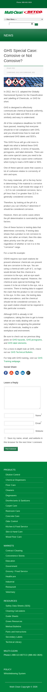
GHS (17, 72)
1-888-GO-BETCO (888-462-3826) (26, 655)
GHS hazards (18, 340)
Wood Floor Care (14, 537)
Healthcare (11, 576)
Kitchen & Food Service (17, 526)
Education (10, 561)
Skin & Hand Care (14, 532)
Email (38, 423)
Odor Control (12, 521)
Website (39, 431)
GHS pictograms (34, 340)
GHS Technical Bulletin (21, 352)
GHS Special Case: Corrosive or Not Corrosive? (20, 55)
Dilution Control (13, 474)
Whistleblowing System (15, 673)
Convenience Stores (15, 556)
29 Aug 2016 (11, 68)
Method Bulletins (13, 626)
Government (11, 566)
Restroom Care (13, 511)
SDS (33, 72)
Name (38, 415)
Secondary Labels (14, 637)
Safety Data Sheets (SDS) (18, 606)
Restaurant (11, 587)
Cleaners (10, 490)
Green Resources (14, 621)
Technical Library (14, 642)
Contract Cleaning (14, 550)
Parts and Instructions (16, 632)
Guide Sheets (12, 616)
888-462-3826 (27, 2)
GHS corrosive (25, 72)
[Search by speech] (32, 24)
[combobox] (22, 24)
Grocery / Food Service (17, 571)
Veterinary (10, 592)
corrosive (11, 72)
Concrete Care (12, 516)
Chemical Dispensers (16, 480)
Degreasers (11, 495)
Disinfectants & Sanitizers (18, 500)
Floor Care (11, 485)
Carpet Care (11, 506)
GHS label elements (17, 343)
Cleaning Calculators (15, 611)
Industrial (10, 582)
